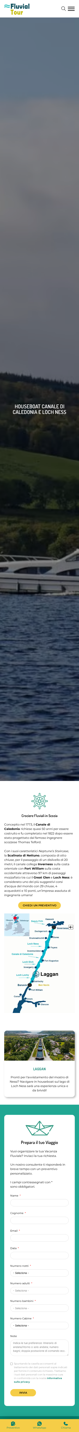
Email (14, 1230)
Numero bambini (21, 1301)
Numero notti (19, 1265)
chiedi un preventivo (39, 905)
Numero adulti (20, 1283)
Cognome (17, 1213)
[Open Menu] (71, 8)
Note (13, 1336)
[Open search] (64, 9)
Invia (23, 1392)
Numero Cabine (21, 1318)
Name (14, 1195)
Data (13, 1248)
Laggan (39, 1069)
